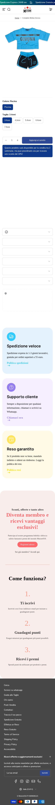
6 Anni (38, 120)
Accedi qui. (35, 552)
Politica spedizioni (17, 362)
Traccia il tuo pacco (12, 715)
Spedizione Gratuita (12, 720)
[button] (9, 9)
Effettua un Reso (11, 725)
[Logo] (27, 9)
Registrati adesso (27, 544)
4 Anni (17, 120)
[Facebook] (16, 781)
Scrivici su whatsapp (13, 690)
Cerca (6, 685)
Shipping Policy (11, 739)
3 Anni (7, 120)
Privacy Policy (10, 744)
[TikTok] (27, 781)
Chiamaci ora (15, 417)
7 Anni (7, 127)
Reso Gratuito (10, 730)
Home (17, 18)
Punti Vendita (10, 705)
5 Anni (28, 120)
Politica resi (14, 469)
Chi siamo (8, 700)
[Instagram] (22, 781)
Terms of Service (11, 734)
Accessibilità (9, 749)
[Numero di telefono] (39, 781)
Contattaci (8, 710)
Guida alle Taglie (11, 695)
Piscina (7, 107)
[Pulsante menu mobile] (4, 9)
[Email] (33, 781)
